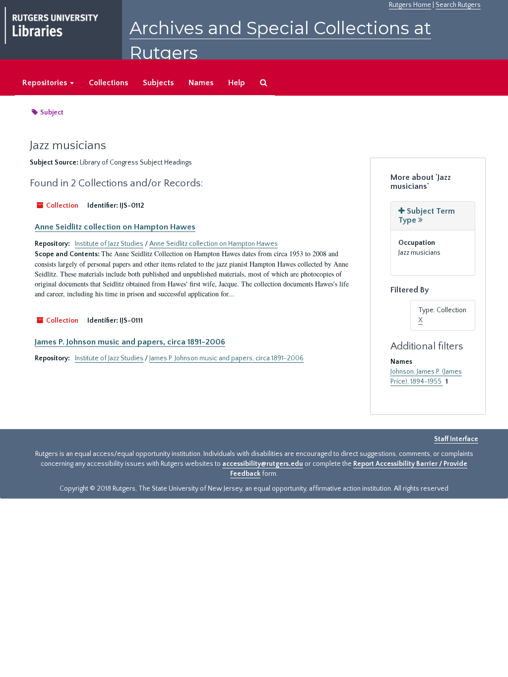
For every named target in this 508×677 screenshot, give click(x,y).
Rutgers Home (410, 5)
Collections (108, 82)
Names (201, 82)
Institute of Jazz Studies (109, 244)
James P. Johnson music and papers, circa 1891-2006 (130, 342)
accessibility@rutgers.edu (262, 464)
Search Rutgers (458, 5)
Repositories (45, 82)
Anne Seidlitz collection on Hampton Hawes (115, 227)
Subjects (158, 82)
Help (236, 82)
